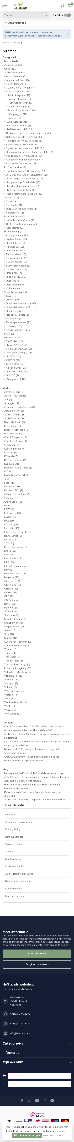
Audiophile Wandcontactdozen (25, 159)
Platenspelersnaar (18, 322)
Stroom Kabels (16, 262)
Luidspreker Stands (18, 125)
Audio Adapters (19, 95)
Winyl (10, 710)
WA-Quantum (14, 691)
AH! (8, 399)
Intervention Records (17, 532)
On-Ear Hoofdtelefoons (21, 224)
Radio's (12, 197)
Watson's (11, 694)
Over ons (10, 814)
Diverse (12, 299)
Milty (8, 569)
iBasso (10, 517)
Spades (14, 118)
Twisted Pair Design (17, 664)
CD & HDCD (15, 364)
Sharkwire (11, 615)
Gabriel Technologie (17, 494)
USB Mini (12, 281)
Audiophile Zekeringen (21, 163)
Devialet (10, 452)
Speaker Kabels (17, 258)
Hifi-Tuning (12, 513)
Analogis (11, 403)
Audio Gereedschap (18, 121)
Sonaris (10, 630)
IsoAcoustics (13, 536)
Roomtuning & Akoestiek (21, 144)
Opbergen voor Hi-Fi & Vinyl (24, 137)
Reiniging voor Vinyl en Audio (24, 140)
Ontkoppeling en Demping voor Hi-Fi (28, 133)
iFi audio (11, 524)
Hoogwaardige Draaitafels (23, 182)
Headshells (14, 311)
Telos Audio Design (16, 645)
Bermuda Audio (14, 422)
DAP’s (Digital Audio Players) (24, 178)
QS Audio (11, 600)
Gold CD (12, 375)
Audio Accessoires (16, 72)
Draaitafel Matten (18, 307)
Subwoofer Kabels (18, 265)
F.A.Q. (9, 333)
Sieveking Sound (15, 619)
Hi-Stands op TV (14, 866)
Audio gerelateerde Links (19, 873)
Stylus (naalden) (18, 330)
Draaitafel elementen (21, 303)
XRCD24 (13, 360)
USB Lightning (15, 284)
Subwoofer (14, 205)
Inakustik (11, 528)
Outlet (10, 68)
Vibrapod (11, 683)
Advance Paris (14, 392)
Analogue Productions (19, 407)
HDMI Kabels (15, 243)
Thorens (11, 649)
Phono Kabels (16, 254)
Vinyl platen (16, 379)
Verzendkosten (13, 844)
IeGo (9, 520)
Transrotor (12, 657)
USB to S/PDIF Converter (21, 209)
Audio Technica (15, 414)
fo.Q (8, 479)
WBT (10, 698)
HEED (9, 509)
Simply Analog (14, 626)
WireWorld (12, 713)
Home (6, 42)
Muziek (12, 337)
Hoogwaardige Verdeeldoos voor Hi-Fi (29, 152)
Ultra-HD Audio (17, 371)
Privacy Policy (12, 829)
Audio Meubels (16, 76)
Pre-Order (14, 341)
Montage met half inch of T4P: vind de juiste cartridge (33, 773)
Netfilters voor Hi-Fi (19, 129)
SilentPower (13, 622)
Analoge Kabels (17, 235)
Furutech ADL (13, 490)
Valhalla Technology (17, 672)
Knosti (10, 550)
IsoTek (10, 539)
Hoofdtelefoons (14, 216)
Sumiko (10, 638)
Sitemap (18, 42)
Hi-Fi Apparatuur (15, 167)
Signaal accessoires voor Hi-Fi (25, 148)
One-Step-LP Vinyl (19, 352)
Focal (9, 482)
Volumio (10, 687)
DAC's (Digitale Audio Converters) (27, 174)
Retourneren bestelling (18, 881)
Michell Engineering (16, 566)
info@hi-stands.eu (20, 1033)
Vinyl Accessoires (15, 292)
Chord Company (15, 437)
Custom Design (14, 448)
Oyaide (10, 592)
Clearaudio (12, 445)
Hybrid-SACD (16, 345)
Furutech (12, 486)
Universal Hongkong (17, 668)
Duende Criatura (15, 460)
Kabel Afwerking (19, 106)
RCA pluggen (17, 114)
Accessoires (15, 228)
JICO (9, 543)
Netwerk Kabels (17, 250)
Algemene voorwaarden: (18, 822)
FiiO (8, 471)
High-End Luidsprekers (20, 190)
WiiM (9, 706)
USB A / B (14, 273)
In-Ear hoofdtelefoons (20, 220)
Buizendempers (16, 84)
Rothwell (11, 607)
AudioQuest (14, 418)
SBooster (11, 611)
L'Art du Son (13, 558)
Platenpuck (14, 318)
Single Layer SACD (19, 349)
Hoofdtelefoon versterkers (23, 186)
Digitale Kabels (17, 239)
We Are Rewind (15, 702)
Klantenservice (13, 859)
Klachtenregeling (14, 896)
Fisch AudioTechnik (16, 475)
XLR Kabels (14, 288)
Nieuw (11, 61)
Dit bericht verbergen (27, 1135)
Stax (9, 634)
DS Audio (11, 456)
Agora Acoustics (15, 395)
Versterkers (15, 212)
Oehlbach (12, 581)
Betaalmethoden (14, 836)
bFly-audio (12, 426)
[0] (69, 5)
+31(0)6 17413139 (20, 1013)
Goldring (11, 498)
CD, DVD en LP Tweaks (20, 87)
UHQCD (13, 356)
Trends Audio (13, 660)
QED (9, 596)
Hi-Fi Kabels (12, 231)
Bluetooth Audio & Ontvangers (25, 171)
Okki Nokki (12, 585)
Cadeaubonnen (13, 888)
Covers (11, 296)
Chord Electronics (15, 441)
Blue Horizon (13, 433)
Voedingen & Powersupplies (24, 156)
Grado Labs (13, 501)
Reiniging (14, 326)
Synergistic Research (17, 641)
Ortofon (11, 588)
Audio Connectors (18, 91)
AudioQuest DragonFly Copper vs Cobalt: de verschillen (34, 799)
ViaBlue (11, 679)
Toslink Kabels (16, 269)
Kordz (9, 554)
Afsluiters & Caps (18, 80)
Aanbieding (13, 65)
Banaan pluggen (19, 99)
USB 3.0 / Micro (16, 277)
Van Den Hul (13, 675)
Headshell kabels (17, 314)
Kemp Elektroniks (15, 547)
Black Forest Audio (16, 429)
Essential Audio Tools (18, 467)
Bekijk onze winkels (37, 964)
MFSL (10, 562)
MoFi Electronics (15, 573)
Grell (8, 505)
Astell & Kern (14, 411)
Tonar (10, 653)
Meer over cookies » (53, 1135)
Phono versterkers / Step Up (24, 193)
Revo (9, 604)
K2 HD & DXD (16, 367)
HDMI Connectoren (20, 103)
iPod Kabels (15, 246)
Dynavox (11, 464)
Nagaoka (11, 577)
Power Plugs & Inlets (22, 110)
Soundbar (13, 201)
